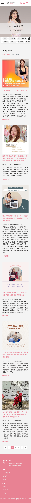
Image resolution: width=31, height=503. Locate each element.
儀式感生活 (19, 361)
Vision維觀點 (22, 39)
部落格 (8, 55)
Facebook (5, 490)
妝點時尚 (19, 164)
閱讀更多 (7, 119)
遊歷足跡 (6, 41)
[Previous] (5, 447)
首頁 (3, 55)
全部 (5, 39)
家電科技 (20, 41)
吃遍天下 (13, 41)
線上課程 (4, 479)
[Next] (25, 447)
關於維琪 (12, 39)
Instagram (5, 493)
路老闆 (17, 500)
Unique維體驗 (13, 94)
